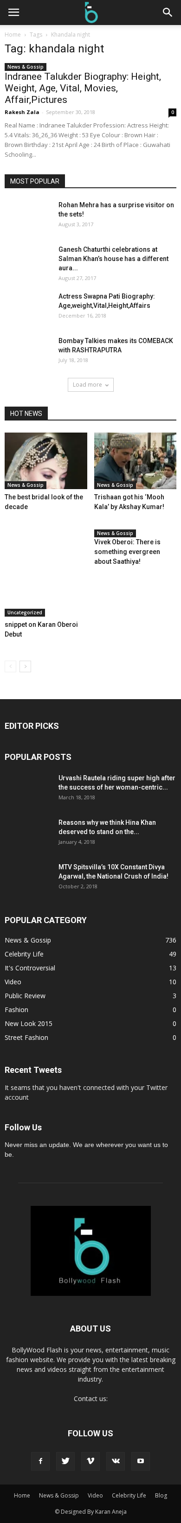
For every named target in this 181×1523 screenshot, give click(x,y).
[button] (168, 12)
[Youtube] (140, 1461)
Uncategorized (24, 612)
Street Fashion (26, 1037)
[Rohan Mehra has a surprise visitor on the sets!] (17, 212)
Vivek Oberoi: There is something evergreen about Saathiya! (127, 551)
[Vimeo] (90, 1461)
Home (13, 34)
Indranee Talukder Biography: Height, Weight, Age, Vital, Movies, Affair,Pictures (83, 88)
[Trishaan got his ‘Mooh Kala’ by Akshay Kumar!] (135, 461)
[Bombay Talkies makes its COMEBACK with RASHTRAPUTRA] (28, 359)
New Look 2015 (28, 1023)
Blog (161, 1495)
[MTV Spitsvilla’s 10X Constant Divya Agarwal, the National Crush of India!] (28, 885)
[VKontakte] (115, 1461)
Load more (87, 385)
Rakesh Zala (22, 111)
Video (13, 981)
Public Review (25, 995)
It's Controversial (30, 967)
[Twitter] (65, 1461)
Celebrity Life (24, 953)
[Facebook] (40, 1461)
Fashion (16, 1009)
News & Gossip (25, 67)
